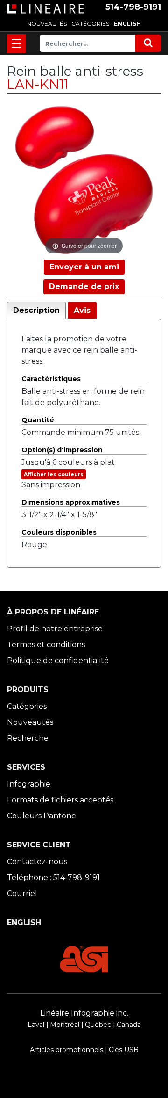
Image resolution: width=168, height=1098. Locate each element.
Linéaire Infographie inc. (84, 1013)
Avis (82, 310)
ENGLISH (127, 23)
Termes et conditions (46, 644)
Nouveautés (30, 722)
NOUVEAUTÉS (47, 23)
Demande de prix (84, 286)
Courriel (22, 893)
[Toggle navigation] (16, 43)
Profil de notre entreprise (55, 628)
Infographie (28, 784)
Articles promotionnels (66, 1050)
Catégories (27, 706)
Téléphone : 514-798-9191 (53, 877)
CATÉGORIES (90, 23)
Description (36, 310)
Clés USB (124, 1050)
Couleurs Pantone (41, 815)
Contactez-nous (37, 861)
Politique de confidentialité (58, 660)
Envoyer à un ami (84, 266)
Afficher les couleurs (54, 474)
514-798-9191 (133, 7)
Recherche (28, 738)
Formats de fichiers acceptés (60, 799)
